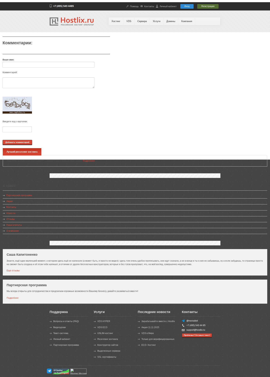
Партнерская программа (19, 195)
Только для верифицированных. (158, 339)
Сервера (142, 21)
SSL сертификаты (106, 357)
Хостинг (115, 21)
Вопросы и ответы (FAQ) (66, 321)
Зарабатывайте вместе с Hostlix (158, 321)
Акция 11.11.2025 (150, 327)
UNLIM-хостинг (105, 333)
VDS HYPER (103, 321)
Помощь (134, 6)
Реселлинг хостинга (107, 339)
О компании (12, 231)
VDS (128, 21)
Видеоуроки (59, 327)
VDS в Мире (147, 333)
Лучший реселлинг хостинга (22, 152)
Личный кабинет (168, 6)
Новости (10, 213)
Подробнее (89, 161)
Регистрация (208, 6)
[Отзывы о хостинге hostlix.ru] (61, 373)
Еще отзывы (13, 270)
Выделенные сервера (108, 351)
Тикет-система (60, 333)
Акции (9, 201)
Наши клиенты (14, 225)
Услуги (156, 21)
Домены (170, 21)
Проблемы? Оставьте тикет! (197, 335)
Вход (187, 6)
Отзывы (10, 219)
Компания (186, 21)
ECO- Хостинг (148, 345)
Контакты (149, 6)
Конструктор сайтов (107, 345)
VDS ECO (102, 327)
